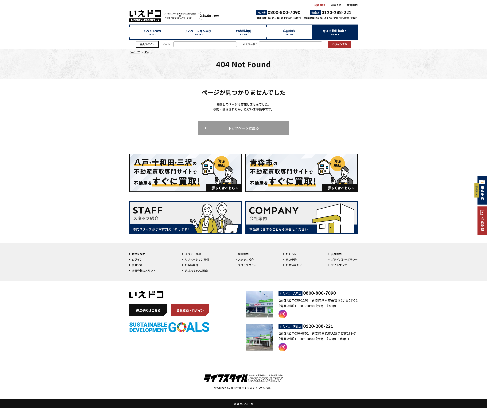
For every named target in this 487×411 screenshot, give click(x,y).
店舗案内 (352, 5)
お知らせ (291, 254)
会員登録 (319, 5)
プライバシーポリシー (344, 259)
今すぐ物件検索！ (335, 32)
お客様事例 (243, 32)
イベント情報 (152, 32)
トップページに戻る (243, 127)
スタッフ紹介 (246, 259)
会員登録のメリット (144, 270)
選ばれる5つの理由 (196, 270)
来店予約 (336, 5)
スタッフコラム (247, 265)
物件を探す (138, 254)
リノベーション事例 (198, 32)
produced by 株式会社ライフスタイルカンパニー (243, 388)
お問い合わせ (294, 265)
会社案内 (336, 254)
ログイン (137, 259)
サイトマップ (339, 265)
